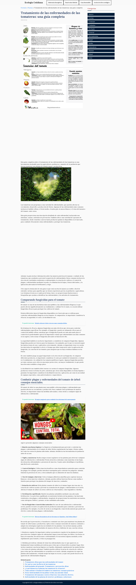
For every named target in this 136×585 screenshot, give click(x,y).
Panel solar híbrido (71, 2)
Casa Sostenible (86, 2)
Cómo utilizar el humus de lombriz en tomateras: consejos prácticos (49, 570)
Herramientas (93, 36)
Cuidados (92, 25)
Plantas (30, 8)
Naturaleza (92, 47)
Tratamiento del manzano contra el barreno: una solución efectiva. (49, 575)
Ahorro (91, 14)
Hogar (91, 40)
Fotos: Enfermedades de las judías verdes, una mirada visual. (46, 573)
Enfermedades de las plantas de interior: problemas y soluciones (48, 577)
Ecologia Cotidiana (34, 2)
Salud (91, 54)
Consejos (92, 22)
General (91, 32)
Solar (90, 58)
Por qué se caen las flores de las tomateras (40, 564)
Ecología (92, 29)
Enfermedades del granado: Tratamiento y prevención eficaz (47, 566)
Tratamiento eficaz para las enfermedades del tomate (44, 562)
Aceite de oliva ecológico (102, 2)
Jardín (91, 43)
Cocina (91, 18)
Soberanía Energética (55, 2)
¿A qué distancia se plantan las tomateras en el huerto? (45, 568)
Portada (23, 8)
